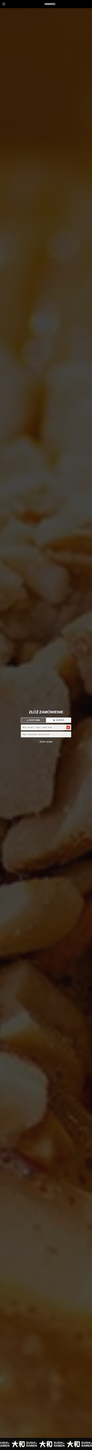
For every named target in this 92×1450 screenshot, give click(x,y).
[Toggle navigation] (3, 4)
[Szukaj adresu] (68, 727)
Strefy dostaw (46, 741)
